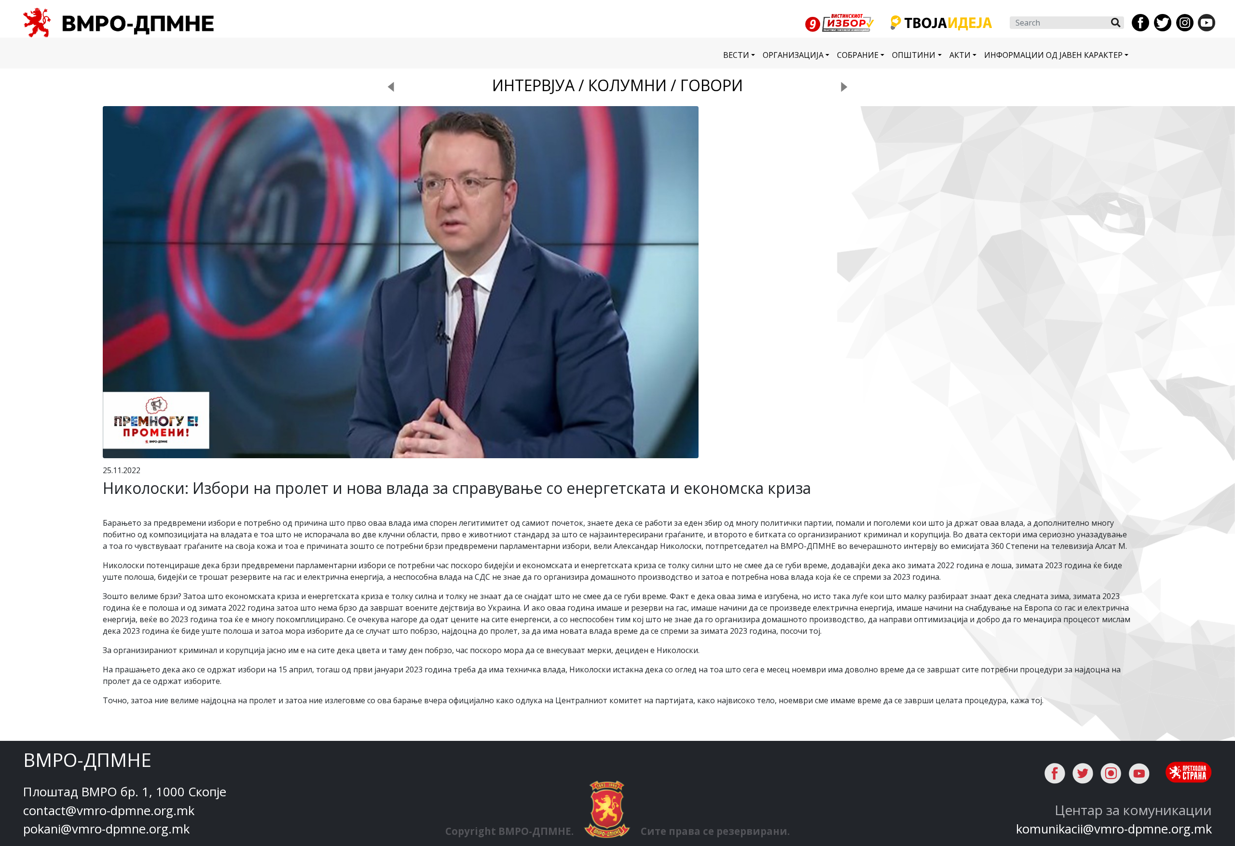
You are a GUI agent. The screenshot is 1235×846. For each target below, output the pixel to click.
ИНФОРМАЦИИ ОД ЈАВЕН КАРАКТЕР (1053, 55)
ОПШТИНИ (913, 55)
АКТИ (960, 55)
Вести (736, 55)
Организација (793, 55)
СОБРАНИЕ (857, 55)
